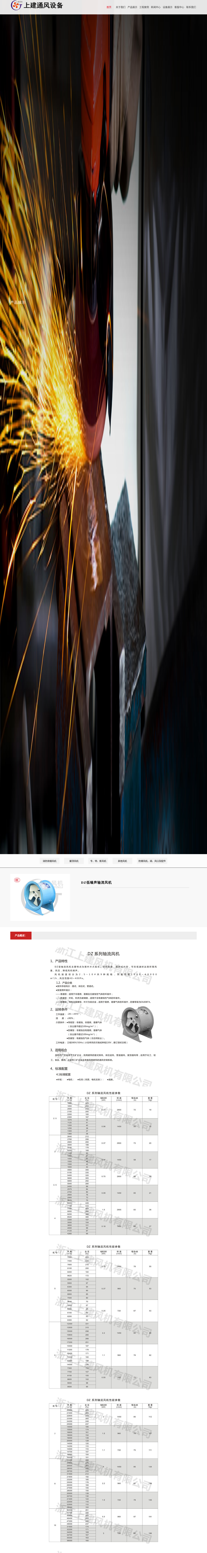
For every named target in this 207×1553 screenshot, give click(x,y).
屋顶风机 (73, 861)
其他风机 (122, 861)
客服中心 (179, 7)
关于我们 (120, 7)
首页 (109, 7)
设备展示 (167, 7)
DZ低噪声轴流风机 (96, 882)
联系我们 (191, 7)
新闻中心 (156, 7)
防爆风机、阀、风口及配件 (152, 861)
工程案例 (144, 7)
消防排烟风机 (49, 861)
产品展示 (132, 7)
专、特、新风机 (98, 861)
